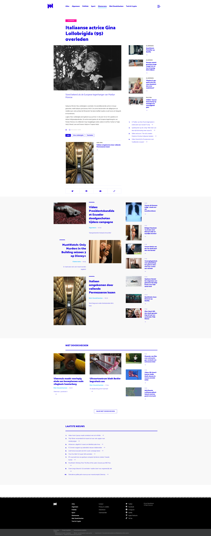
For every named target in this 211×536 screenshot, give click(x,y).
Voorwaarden (103, 512)
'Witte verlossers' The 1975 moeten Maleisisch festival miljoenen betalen (142, 134)
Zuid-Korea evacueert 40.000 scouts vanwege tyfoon (84, 451)
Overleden (90, 135)
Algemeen (76, 6)
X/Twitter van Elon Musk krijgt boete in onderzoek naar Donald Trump (143, 123)
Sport (93, 6)
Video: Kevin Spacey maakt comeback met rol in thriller (84, 435)
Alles (67, 6)
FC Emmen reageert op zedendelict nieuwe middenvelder (85, 447)
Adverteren (102, 510)
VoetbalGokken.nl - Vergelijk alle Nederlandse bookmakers (68, 534)
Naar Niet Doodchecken (105, 411)
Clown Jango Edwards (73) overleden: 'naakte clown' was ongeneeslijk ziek (90, 468)
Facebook (131, 507)
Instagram (131, 510)
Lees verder (93, 163)
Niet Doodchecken (116, 6)
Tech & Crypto (131, 6)
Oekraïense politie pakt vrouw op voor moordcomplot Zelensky (86, 474)
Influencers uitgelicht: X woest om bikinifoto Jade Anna (84, 444)
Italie (68, 135)
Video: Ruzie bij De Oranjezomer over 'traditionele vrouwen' (143, 140)
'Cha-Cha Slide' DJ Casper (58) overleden (80, 454)
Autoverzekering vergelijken (80, 530)
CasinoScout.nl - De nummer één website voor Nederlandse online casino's (112, 533)
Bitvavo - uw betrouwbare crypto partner (83, 533)
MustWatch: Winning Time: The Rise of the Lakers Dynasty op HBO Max (89, 463)
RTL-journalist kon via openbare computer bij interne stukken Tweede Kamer (88, 458)
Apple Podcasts (133, 515)
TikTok (130, 518)
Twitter (130, 504)
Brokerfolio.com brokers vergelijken (63, 533)
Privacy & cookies (104, 507)
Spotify (130, 512)
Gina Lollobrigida (78, 135)
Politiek (85, 6)
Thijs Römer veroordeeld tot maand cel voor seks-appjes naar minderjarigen (86, 439)
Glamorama (102, 6)
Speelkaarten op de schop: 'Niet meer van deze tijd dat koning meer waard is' (144, 129)
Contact (101, 504)
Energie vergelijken (66, 530)
